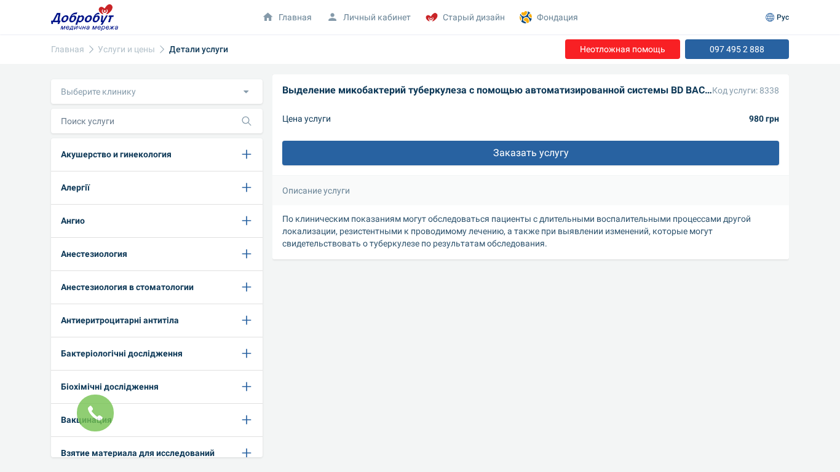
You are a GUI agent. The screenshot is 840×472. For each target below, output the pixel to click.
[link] (67, 49)
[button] (157, 91)
